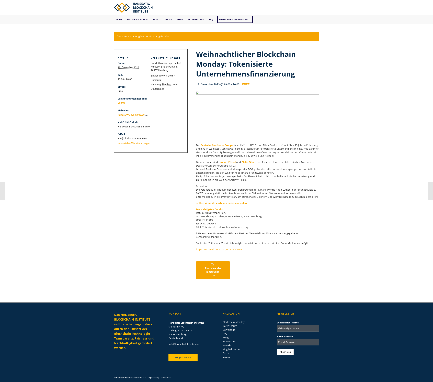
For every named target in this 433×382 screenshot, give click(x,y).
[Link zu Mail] (316, 7)
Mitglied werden (232, 349)
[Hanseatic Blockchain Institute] (133, 7)
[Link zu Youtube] (311, 7)
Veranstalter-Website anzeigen (134, 143)
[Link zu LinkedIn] (301, 7)
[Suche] (317, 19)
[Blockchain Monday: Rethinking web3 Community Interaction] (430, 191)
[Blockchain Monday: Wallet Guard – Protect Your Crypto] (2, 191)
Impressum (229, 341)
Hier (201, 203)
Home (226, 337)
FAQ (225, 333)
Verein (226, 357)
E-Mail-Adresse (285, 336)
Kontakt (227, 345)
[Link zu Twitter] (306, 7)
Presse (226, 353)
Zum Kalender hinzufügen (213, 270)
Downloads (229, 329)
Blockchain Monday (234, 322)
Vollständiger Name (288, 322)
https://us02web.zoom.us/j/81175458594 (219, 249)
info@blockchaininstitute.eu (184, 344)
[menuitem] (119, 19)
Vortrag (122, 102)
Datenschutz (230, 326)
